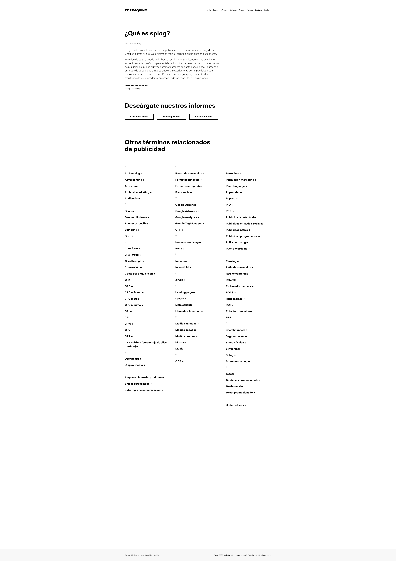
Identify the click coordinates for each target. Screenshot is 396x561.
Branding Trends (171, 117)
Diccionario (132, 43)
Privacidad (148, 555)
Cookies (156, 555)
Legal (142, 555)
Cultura (127, 555)
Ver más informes (204, 117)
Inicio (126, 43)
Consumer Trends (139, 117)
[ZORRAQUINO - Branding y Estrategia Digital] (136, 10)
